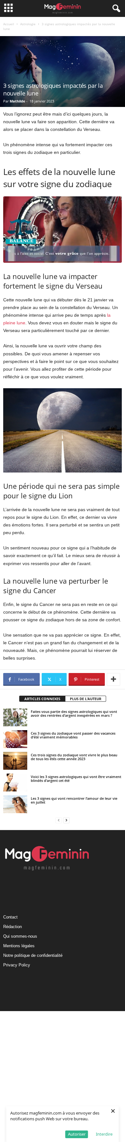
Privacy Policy (16, 965)
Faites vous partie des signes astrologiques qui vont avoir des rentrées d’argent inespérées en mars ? (74, 713)
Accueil (8, 24)
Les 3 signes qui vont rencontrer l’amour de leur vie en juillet (74, 800)
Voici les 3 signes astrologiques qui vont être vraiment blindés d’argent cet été (76, 778)
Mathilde (17, 101)
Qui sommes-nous (20, 936)
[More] (113, 679)
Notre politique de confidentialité (33, 955)
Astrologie (28, 24)
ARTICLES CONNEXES (42, 698)
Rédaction (12, 926)
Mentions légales (19, 945)
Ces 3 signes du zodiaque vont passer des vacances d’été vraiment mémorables (73, 735)
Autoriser (77, 1134)
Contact (10, 917)
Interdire (104, 1134)
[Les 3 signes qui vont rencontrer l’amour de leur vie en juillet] (15, 804)
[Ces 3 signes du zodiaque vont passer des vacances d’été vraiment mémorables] (15, 739)
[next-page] (66, 820)
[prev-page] (58, 820)
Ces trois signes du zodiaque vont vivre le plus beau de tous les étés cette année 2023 (74, 757)
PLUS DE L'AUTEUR (85, 698)
